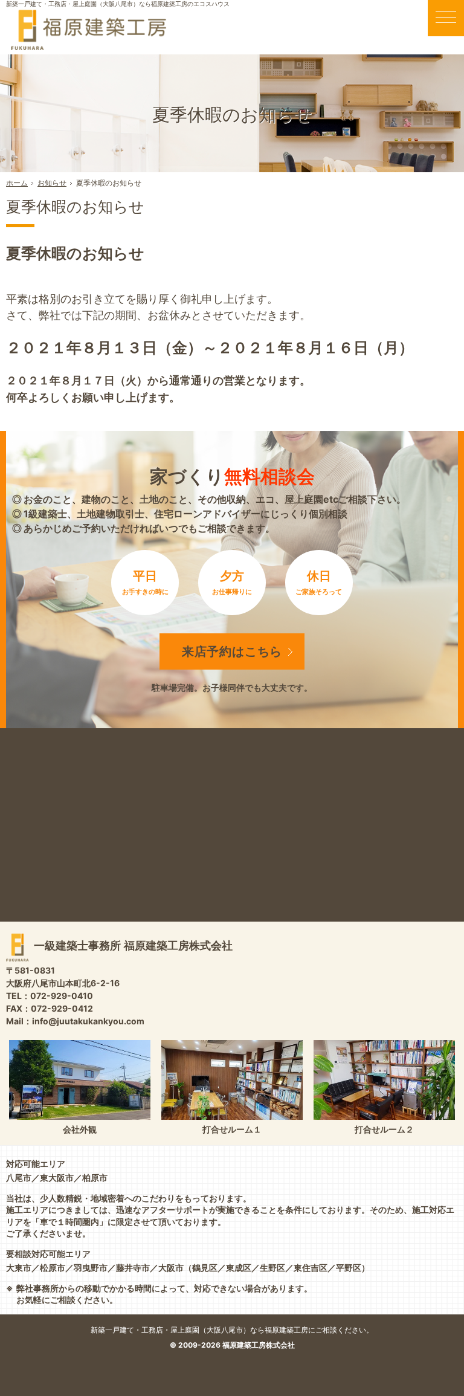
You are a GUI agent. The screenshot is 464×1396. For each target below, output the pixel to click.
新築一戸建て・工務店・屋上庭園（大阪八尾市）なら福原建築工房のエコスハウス (118, 3)
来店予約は (232, 651)
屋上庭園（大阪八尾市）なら (271, 1329)
